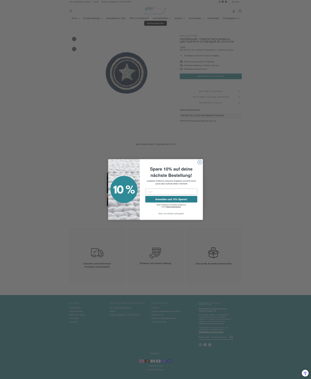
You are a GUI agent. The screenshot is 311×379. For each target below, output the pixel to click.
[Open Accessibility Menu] (305, 373)
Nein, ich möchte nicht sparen (171, 213)
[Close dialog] (200, 162)
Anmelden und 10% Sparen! (171, 199)
